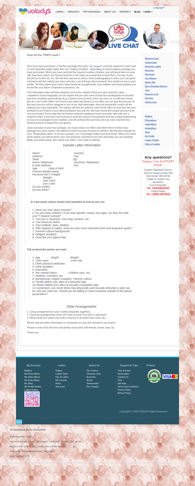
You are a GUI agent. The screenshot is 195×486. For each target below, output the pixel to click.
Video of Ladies (152, 144)
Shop (147, 132)
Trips (147, 90)
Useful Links (151, 102)
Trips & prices (124, 370)
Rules (58, 383)
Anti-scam (60, 386)
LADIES (59, 12)
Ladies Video (61, 374)
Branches (149, 70)
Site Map (122, 383)
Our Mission (150, 78)
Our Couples (93, 386)
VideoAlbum (150, 124)
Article (89, 380)
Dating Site (150, 82)
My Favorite (61, 380)
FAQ (120, 380)
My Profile (149, 136)
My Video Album (32, 377)
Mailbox (148, 116)
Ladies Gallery (31, 390)
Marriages (150, 74)
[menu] (35, 12)
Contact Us (123, 377)
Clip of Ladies (62, 377)
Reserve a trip (151, 94)
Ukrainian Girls (94, 374)
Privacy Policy (124, 390)
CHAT (19, 422)
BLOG (137, 12)
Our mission (95, 66)
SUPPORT (124, 12)
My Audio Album (32, 380)
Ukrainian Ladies (153, 66)
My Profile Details (32, 386)
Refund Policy (124, 393)
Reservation (123, 374)
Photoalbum (150, 120)
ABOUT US (109, 12)
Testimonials (151, 62)
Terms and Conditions (128, 386)
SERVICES (73, 12)
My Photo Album (32, 374)
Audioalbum (150, 128)
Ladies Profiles (152, 140)
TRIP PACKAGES (91, 12)
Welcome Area (152, 58)
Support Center (160, 173)
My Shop (28, 383)
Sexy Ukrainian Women (156, 86)
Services (149, 98)
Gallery (58, 370)
